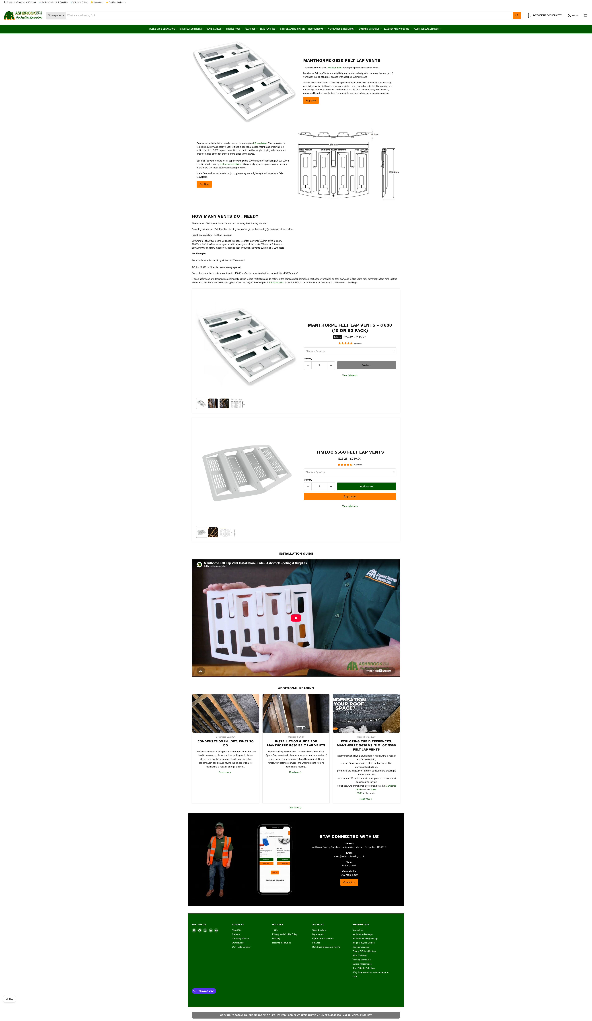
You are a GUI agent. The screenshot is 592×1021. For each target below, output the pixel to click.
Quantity (308, 359)
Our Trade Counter (241, 947)
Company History (240, 938)
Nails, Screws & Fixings (426, 29)
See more (294, 807)
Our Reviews (238, 942)
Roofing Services (360, 947)
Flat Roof (250, 29)
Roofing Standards (361, 959)
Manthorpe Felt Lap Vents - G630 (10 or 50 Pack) (350, 327)
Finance (316, 942)
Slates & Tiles (214, 29)
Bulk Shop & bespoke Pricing (326, 947)
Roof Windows (316, 29)
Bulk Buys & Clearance (162, 29)
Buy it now (350, 496)
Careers (236, 934)
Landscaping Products (397, 29)
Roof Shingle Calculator (363, 968)
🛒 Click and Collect (79, 2)
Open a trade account (323, 938)
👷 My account (97, 2)
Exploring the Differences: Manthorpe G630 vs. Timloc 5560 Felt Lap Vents (366, 745)
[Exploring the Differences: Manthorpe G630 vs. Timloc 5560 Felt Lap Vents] (366, 713)
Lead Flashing (268, 29)
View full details (350, 375)
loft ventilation (260, 143)
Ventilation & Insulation (341, 29)
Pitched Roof (233, 29)
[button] (574, 15)
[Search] (517, 15)
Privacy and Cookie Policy (284, 934)
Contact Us (349, 882)
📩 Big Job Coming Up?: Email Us (53, 2)
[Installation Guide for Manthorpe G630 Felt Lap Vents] (296, 713)
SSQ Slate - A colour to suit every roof (370, 972)
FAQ (354, 976)
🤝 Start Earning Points (115, 2)
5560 (359, 793)
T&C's (275, 930)
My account (318, 934)
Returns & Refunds (281, 942)
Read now (224, 772)
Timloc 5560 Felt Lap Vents (350, 452)
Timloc (373, 789)
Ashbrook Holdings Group (365, 938)
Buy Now (311, 100)
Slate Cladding (359, 955)
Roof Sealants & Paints (292, 29)
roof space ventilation (230, 164)
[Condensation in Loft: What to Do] (225, 713)
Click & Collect (319, 930)
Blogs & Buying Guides (363, 942)
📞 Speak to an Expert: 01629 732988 (20, 2)
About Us (236, 930)
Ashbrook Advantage (362, 934)
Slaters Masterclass (362, 964)
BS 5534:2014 (276, 282)
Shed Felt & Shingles (191, 29)
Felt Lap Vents (335, 67)
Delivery (276, 938)
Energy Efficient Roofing (364, 951)
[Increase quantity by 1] (331, 365)
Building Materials (369, 29)
